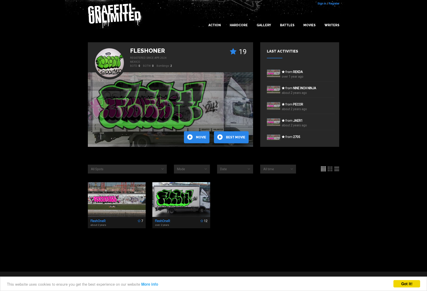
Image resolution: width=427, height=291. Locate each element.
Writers (331, 25)
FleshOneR (147, 50)
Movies (309, 25)
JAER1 (298, 120)
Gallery (264, 25)
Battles (287, 25)
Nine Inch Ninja (304, 88)
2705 (296, 137)
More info (149, 284)
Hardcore (239, 25)
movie (201, 137)
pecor (298, 104)
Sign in (322, 3)
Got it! (407, 283)
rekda (298, 72)
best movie (235, 137)
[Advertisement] (409, 202)
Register (334, 3)
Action (214, 25)
